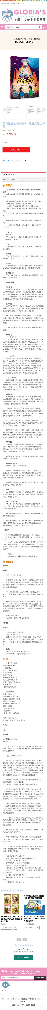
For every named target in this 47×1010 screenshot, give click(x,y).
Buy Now (8, 928)
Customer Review (10, 179)
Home (8, 39)
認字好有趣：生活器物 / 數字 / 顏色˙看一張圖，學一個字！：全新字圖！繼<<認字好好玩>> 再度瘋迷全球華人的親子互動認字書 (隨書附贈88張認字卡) (34, 921)
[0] (4, 160)
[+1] (21, 160)
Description (8, 175)
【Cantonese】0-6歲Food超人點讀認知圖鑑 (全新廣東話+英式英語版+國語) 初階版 (11, 919)
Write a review (23, 958)
